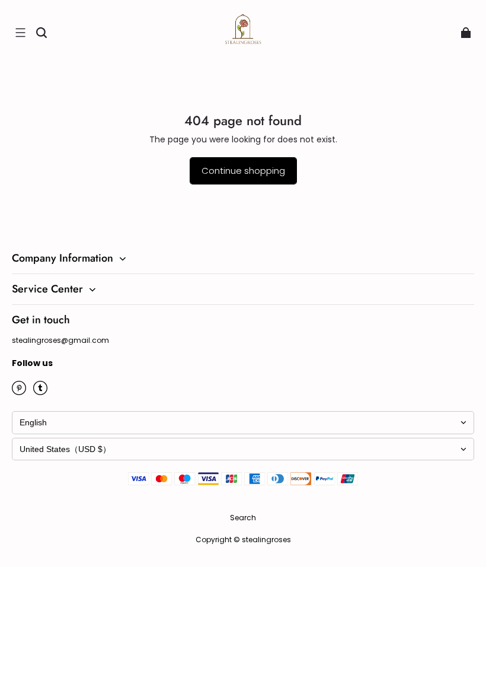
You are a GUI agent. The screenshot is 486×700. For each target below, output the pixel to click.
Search (243, 518)
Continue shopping (243, 170)
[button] (20, 32)
